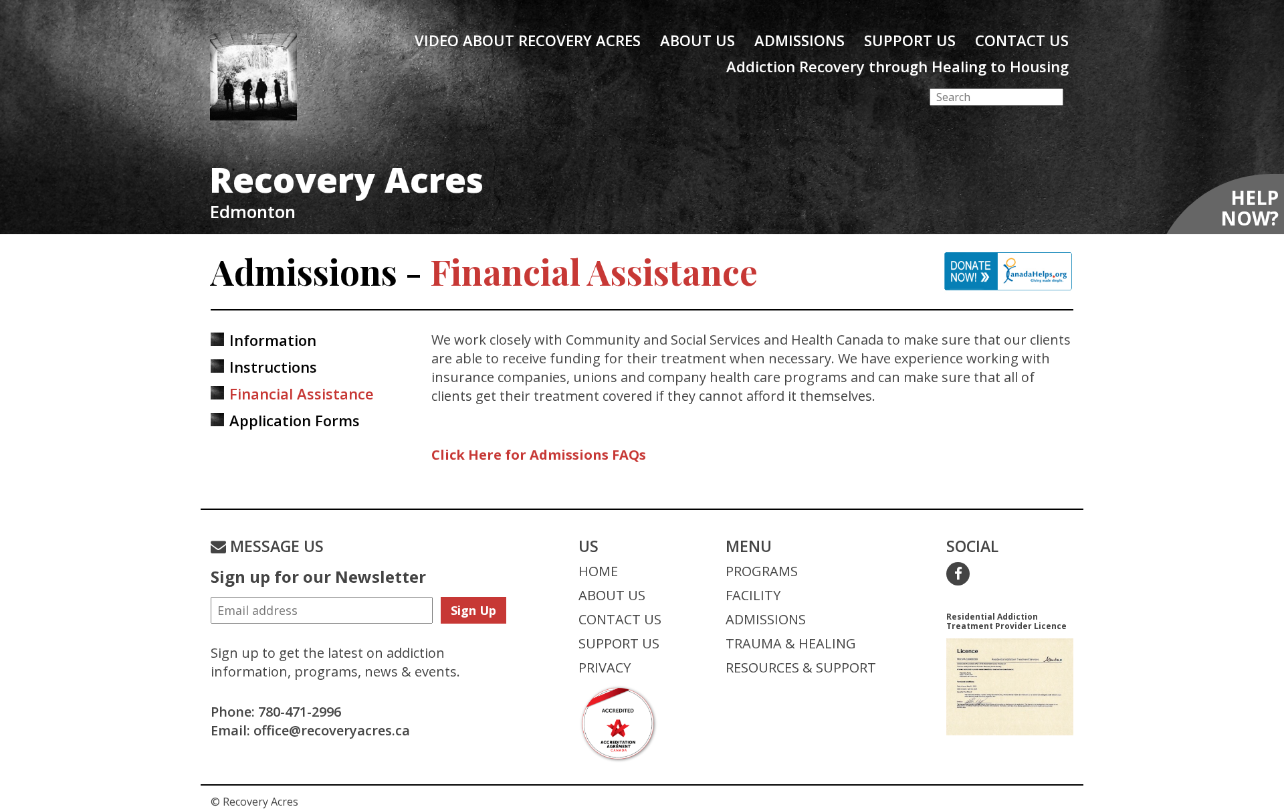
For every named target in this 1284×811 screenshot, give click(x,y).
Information (272, 340)
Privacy (604, 667)
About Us (697, 40)
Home (598, 571)
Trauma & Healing (791, 643)
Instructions (273, 367)
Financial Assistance (301, 393)
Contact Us (1022, 40)
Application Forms (294, 420)
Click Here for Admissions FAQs (538, 455)
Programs (762, 571)
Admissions (799, 40)
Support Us (910, 40)
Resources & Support (801, 667)
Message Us (275, 546)
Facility (753, 595)
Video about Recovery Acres (528, 40)
